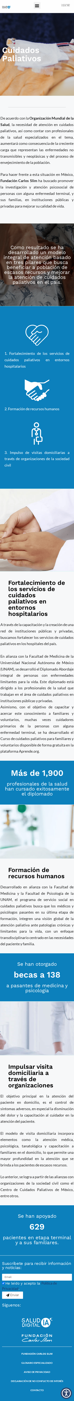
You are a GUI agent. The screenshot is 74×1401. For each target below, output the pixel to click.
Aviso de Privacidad (37, 1371)
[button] (37, 5)
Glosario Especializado (36, 1362)
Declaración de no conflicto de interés (37, 1381)
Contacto (37, 1390)
